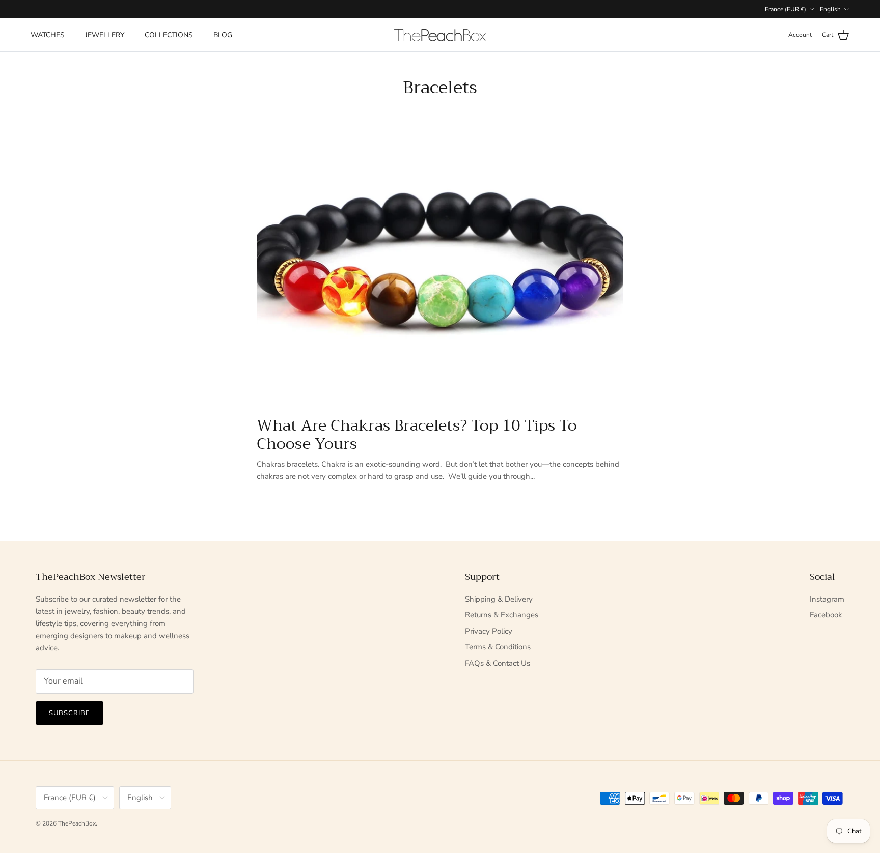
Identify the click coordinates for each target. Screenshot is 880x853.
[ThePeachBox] (440, 35)
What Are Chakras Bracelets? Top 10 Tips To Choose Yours (417, 434)
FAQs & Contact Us (497, 663)
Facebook (826, 615)
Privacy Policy (488, 631)
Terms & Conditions (498, 647)
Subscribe (69, 713)
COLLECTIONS (169, 35)
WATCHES (48, 35)
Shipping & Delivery (499, 599)
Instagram (827, 599)
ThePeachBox (77, 823)
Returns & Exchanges (501, 615)
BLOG (222, 35)
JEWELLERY (104, 35)
